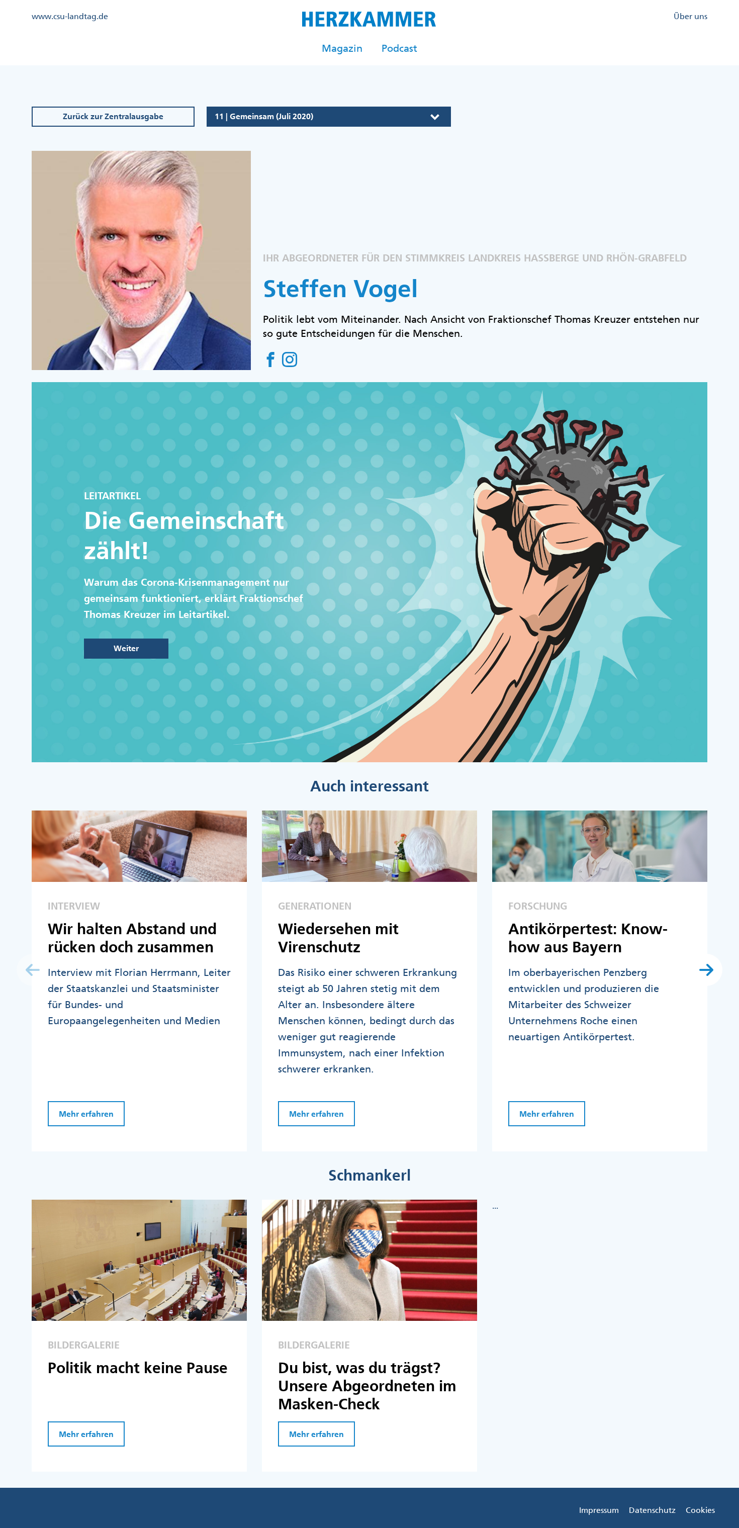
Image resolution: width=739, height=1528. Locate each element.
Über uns (690, 16)
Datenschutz (652, 1510)
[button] (706, 970)
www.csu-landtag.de (70, 16)
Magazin (342, 48)
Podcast (399, 48)
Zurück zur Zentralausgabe (113, 116)
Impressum (599, 1510)
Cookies (700, 1510)
